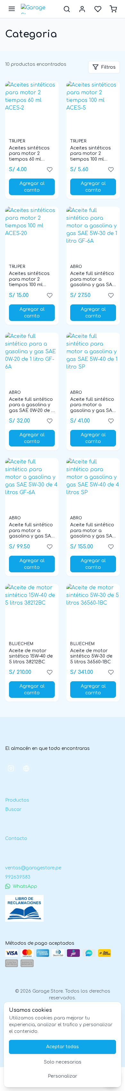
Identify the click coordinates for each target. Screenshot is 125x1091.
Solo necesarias (62, 1062)
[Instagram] (11, 768)
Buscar (13, 809)
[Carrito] (113, 9)
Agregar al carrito (32, 187)
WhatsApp (25, 886)
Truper (17, 141)
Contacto (16, 838)
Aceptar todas (62, 1046)
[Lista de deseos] (97, 9)
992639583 (17, 877)
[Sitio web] (26, 768)
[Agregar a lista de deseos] (50, 169)
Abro (76, 266)
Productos (17, 800)
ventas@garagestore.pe (33, 868)
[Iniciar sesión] (82, 9)
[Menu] (11, 8)
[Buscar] (66, 9)
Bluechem (21, 644)
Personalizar (62, 1076)
